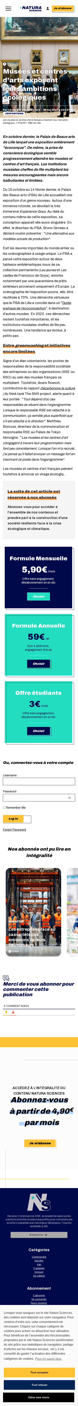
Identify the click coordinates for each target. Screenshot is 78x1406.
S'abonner (39, 1295)
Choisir (38, 731)
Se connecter (39, 1299)
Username (10, 775)
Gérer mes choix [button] (38, 1397)
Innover (39, 1272)
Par (21, 110)
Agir (39, 1264)
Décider (39, 1260)
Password (9, 791)
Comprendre (39, 1257)
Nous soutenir (39, 1303)
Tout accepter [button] (39, 1372)
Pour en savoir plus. (48, 1358)
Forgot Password (14, 830)
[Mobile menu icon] (7, 8)
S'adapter (16, 921)
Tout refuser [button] (39, 1384)
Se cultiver (39, 1275)
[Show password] (69, 798)
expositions (14, 113)
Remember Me (15, 807)
